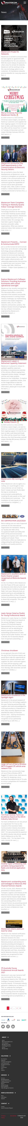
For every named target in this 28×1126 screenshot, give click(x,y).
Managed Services (5, 1079)
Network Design (4, 1085)
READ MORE (5, 78)
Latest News (3, 1097)
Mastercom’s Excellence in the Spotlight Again (13, 696)
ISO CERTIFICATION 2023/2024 (13, 520)
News (2, 1095)
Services (3, 1078)
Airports (3, 1070)
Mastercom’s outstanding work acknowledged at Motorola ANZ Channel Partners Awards (13, 883)
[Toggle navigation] (25, 3)
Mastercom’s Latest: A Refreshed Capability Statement (13, 362)
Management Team (6, 1044)
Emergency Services (5, 1064)
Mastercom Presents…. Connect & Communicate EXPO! (13, 243)
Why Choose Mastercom (7, 1041)
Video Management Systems (7, 1088)
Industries (3, 1060)
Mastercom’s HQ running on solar (12, 480)
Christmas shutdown (9, 650)
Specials (3, 1098)
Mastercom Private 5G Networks (10, 53)
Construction (4, 1067)
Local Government (5, 1063)
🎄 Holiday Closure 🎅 (10, 422)
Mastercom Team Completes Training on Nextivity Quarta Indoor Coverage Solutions (12, 204)
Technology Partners (6, 1046)
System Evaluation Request (7, 1108)
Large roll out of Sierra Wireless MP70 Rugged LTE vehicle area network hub (13, 766)
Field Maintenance (5, 1082)
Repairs (2, 1083)
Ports (2, 1068)
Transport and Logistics (6, 1061)
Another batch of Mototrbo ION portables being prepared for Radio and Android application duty (13, 866)
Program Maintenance (6, 1081)
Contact (3, 1106)
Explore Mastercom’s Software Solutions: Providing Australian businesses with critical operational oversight (13, 282)
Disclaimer (13, 1116)
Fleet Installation (4, 1086)
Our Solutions (4, 1059)
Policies (3, 1047)
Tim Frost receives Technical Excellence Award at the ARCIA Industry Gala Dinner (13, 817)
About (3, 1040)
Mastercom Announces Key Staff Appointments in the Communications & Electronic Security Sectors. (13, 166)
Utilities (2, 1066)
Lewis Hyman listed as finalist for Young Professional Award (13, 614)
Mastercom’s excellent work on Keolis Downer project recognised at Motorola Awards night (13, 577)
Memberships (5, 1048)
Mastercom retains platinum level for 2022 (12, 930)
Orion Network (5, 1043)
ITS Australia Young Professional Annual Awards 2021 (12, 970)
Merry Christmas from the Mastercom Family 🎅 (11, 114)
